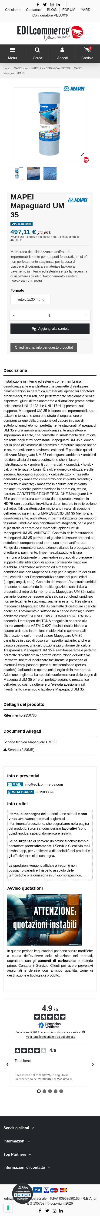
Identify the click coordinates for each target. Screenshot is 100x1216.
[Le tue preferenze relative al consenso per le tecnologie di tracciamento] (8, 1207)
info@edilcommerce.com (43, 784)
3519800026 (44, 792)
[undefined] (84, 1032)
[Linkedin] (58, 5)
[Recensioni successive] (93, 1064)
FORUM (69, 10)
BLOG (52, 10)
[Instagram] (52, 5)
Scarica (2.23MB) (20, 750)
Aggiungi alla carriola (53, 328)
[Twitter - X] (44, 5)
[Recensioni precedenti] (7, 1064)
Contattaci (34, 10)
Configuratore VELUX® (50, 15)
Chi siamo (13, 10)
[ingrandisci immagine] (82, 155)
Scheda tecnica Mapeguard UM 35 (29, 742)
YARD (86, 10)
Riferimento (13, 715)
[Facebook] (37, 5)
